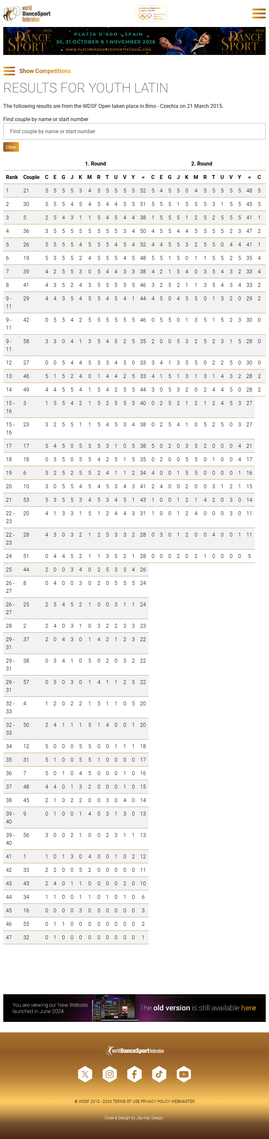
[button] (134, 71)
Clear (11, 147)
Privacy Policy (155, 1101)
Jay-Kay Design (149, 1117)
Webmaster (183, 1101)
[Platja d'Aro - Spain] (134, 41)
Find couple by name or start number (45, 118)
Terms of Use (126, 1101)
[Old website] (134, 1008)
